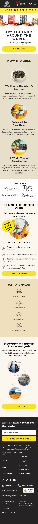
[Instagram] (3, 480)
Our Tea (22, 461)
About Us (6, 460)
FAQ (20, 453)
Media (4, 467)
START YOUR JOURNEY (19, 274)
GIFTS (22, 4)
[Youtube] (14, 480)
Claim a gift (24, 469)
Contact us (24, 457)
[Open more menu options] (34, 3)
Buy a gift (23, 465)
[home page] (7, 4)
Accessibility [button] (5, 508)
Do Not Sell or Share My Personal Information (26, 505)
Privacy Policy (23, 501)
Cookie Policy (6, 504)
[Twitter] (6, 480)
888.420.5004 (27, 485)
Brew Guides (7, 474)
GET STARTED (19, 49)
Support (8, 486)
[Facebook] (10, 480)
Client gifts (24, 473)
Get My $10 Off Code (19, 438)
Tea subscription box (9, 453)
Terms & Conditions (8, 501)
